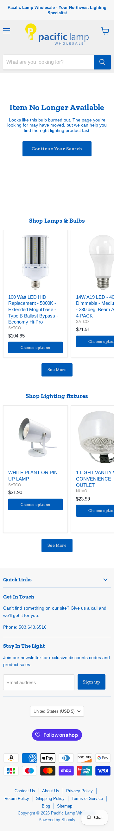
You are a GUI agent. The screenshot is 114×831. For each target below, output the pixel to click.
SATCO (14, 328)
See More (57, 369)
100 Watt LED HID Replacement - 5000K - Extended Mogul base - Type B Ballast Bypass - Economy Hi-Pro (33, 309)
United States (54, 711)
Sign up (91, 682)
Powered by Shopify (57, 819)
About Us (50, 790)
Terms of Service (87, 798)
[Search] (102, 62)
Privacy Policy (79, 790)
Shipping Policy (50, 798)
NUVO (81, 491)
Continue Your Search (57, 149)
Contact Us (25, 790)
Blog (46, 806)
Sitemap (64, 806)
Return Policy (16, 798)
